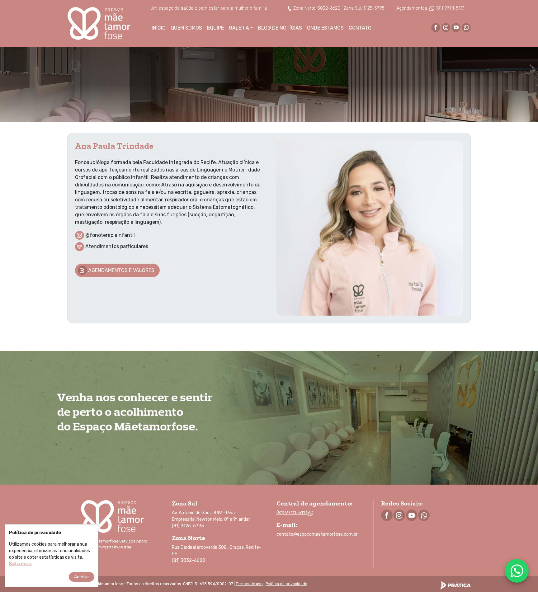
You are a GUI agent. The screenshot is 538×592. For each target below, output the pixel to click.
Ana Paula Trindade (114, 146)
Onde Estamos (325, 28)
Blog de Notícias (280, 28)
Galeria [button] (239, 28)
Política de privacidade (286, 584)
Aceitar (81, 577)
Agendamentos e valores (121, 270)
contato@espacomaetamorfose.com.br (317, 534)
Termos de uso (249, 584)
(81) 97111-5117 (449, 8)
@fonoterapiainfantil (110, 235)
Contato (360, 28)
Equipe (215, 28)
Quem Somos (186, 28)
